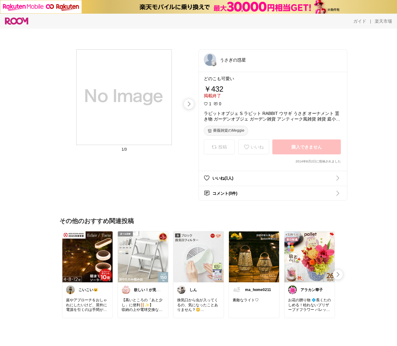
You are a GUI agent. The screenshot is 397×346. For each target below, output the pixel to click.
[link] (87, 256)
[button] (210, 59)
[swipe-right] (189, 104)
